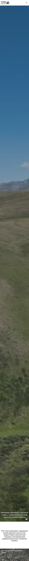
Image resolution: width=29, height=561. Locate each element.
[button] (26, 2)
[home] (5, 2)
